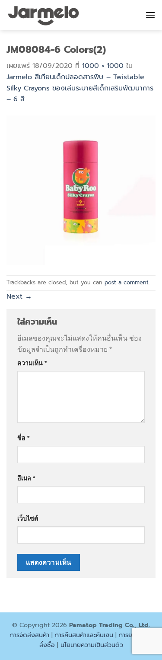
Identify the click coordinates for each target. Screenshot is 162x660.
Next (19, 296)
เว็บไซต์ (27, 518)
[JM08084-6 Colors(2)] (81, 189)
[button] (150, 15)
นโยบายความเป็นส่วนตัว (91, 645)
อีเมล (26, 478)
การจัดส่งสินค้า (29, 635)
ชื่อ (23, 438)
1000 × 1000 (103, 66)
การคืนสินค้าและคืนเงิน (84, 635)
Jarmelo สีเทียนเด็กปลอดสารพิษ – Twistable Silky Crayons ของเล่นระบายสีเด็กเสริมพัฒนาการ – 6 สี (79, 88)
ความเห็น (32, 363)
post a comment (127, 282)
